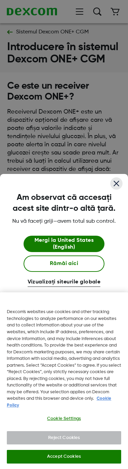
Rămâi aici (64, 263)
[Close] (116, 183)
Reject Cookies (64, 438)
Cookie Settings (64, 418)
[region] (64, 380)
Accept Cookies (64, 456)
